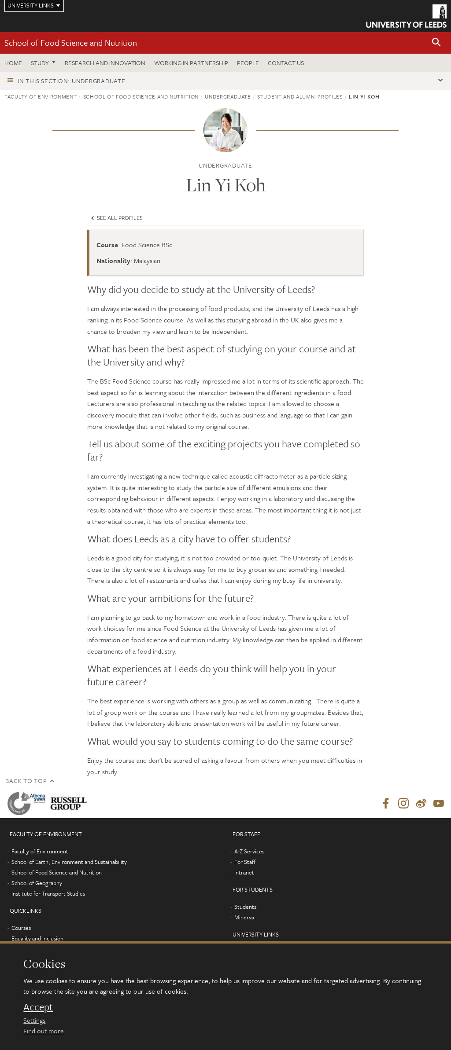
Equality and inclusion (37, 938)
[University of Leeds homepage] (406, 16)
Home (13, 62)
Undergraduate (228, 96)
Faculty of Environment (40, 96)
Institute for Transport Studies (48, 893)
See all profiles (119, 217)
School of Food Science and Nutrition (70, 42)
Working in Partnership (191, 62)
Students (245, 906)
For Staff (244, 861)
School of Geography (36, 882)
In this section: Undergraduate (72, 80)
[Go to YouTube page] (438, 803)
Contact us (286, 62)
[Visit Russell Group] (70, 803)
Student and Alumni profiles (300, 96)
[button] (436, 43)
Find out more (43, 1030)
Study (40, 62)
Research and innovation (105, 62)
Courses (21, 927)
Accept (38, 1007)
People (248, 62)
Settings (34, 1020)
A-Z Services (249, 851)
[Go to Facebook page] (386, 803)
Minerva (244, 917)
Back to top (26, 780)
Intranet (244, 872)
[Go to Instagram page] (403, 803)
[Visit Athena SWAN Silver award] (28, 803)
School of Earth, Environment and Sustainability (69, 861)
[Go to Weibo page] (421, 803)
